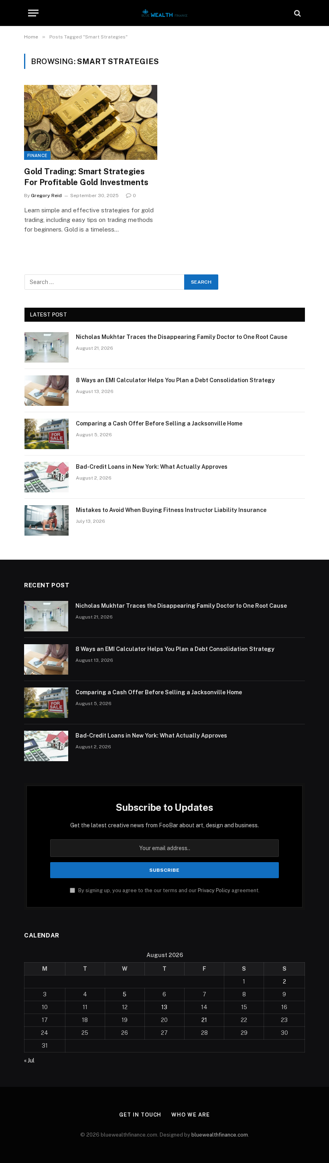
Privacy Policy (214, 890)
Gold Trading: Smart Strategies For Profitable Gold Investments (86, 177)
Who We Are (190, 1115)
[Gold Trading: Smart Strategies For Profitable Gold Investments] (90, 122)
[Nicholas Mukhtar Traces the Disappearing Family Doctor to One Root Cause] (46, 347)
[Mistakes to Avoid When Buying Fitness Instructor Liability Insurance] (46, 520)
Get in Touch (140, 1115)
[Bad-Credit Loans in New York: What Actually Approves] (46, 477)
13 (164, 1007)
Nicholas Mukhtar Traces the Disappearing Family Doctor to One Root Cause (181, 337)
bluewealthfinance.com (219, 1135)
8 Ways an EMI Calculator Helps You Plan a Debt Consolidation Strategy (175, 380)
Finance (37, 155)
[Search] (296, 13)
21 (204, 1020)
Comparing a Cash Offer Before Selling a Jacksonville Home (159, 423)
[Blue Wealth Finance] (164, 13)
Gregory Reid (46, 195)
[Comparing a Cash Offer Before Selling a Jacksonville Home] (46, 434)
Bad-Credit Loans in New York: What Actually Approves (151, 467)
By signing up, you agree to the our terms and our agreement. (168, 890)
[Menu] (33, 13)
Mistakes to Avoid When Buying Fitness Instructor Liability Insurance (171, 510)
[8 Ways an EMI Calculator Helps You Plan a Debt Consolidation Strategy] (46, 390)
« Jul (29, 1060)
